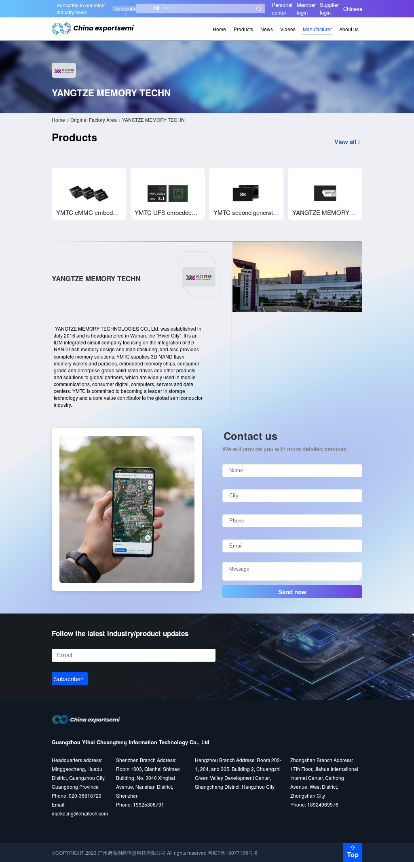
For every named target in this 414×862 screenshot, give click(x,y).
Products (243, 28)
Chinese (352, 9)
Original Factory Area (93, 119)
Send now (292, 591)
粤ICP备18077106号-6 (233, 852)
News (266, 28)
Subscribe (125, 8)
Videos (288, 28)
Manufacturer (317, 28)
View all (345, 142)
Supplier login (329, 8)
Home (219, 28)
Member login (306, 8)
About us (349, 28)
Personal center (282, 8)
